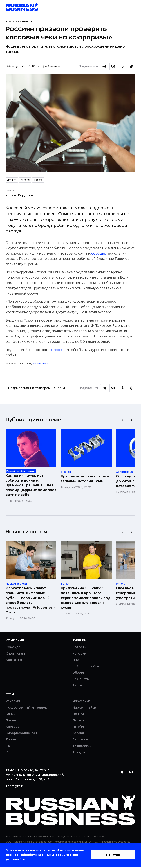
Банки (10, 714)
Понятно (113, 854)
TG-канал (57, 350)
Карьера (13, 726)
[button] (131, 7)
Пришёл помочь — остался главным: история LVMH (85, 479)
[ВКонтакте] (131, 772)
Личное (78, 720)
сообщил (99, 253)
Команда (13, 647)
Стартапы (80, 739)
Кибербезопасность (22, 733)
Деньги (27, 21)
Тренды (78, 752)
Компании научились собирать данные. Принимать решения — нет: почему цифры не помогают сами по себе (31, 485)
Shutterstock (41, 363)
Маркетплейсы (84, 707)
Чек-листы (80, 679)
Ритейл (25, 180)
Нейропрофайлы (86, 666)
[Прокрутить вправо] (131, 420)
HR (8, 746)
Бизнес (11, 720)
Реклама (13, 701)
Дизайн (12, 739)
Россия (38, 180)
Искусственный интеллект (27, 707)
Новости (13, 21)
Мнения (78, 659)
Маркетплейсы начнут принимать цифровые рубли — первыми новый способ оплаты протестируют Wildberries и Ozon (31, 600)
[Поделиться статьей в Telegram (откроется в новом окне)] (104, 66)
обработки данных (36, 854)
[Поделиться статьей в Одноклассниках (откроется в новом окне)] (122, 66)
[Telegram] (121, 772)
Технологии (81, 746)
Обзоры (78, 672)
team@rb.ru (15, 786)
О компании (15, 653)
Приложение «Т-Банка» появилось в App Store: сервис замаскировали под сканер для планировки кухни (86, 598)
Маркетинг (81, 701)
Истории (79, 653)
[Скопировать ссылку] (131, 66)
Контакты (14, 659)
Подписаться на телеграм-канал (35, 388)
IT (7, 752)
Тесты (77, 685)
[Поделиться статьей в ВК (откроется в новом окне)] (113, 66)
